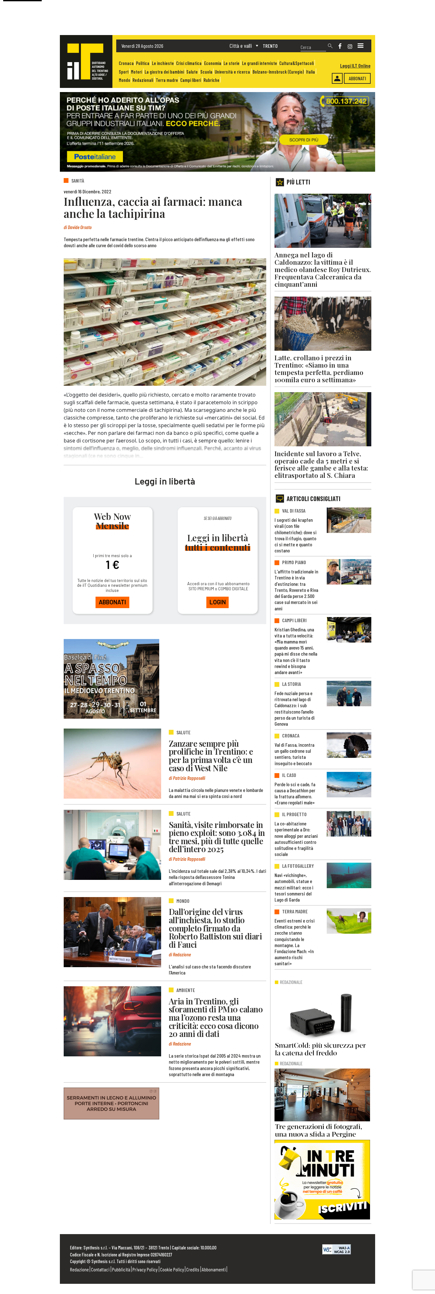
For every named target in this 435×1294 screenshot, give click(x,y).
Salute (192, 72)
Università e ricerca (232, 72)
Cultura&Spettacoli (296, 63)
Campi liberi (190, 80)
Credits (192, 1269)
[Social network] (340, 46)
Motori (136, 72)
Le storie (231, 63)
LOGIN (218, 602)
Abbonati (357, 78)
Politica (142, 63)
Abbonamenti (214, 1269)
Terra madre (167, 80)
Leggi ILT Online (355, 65)
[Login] (337, 78)
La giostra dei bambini (164, 72)
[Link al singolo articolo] (112, 764)
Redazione (79, 1269)
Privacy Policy (145, 1269)
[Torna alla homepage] (86, 61)
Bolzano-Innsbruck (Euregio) (278, 72)
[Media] (360, 46)
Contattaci (100, 1269)
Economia (212, 63)
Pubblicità (121, 1269)
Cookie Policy (172, 1269)
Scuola (206, 72)
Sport (124, 72)
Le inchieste (163, 63)
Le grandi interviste (259, 63)
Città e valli (241, 45)
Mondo (124, 80)
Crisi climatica (189, 63)
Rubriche (211, 80)
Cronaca (126, 63)
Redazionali (142, 80)
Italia (310, 72)
